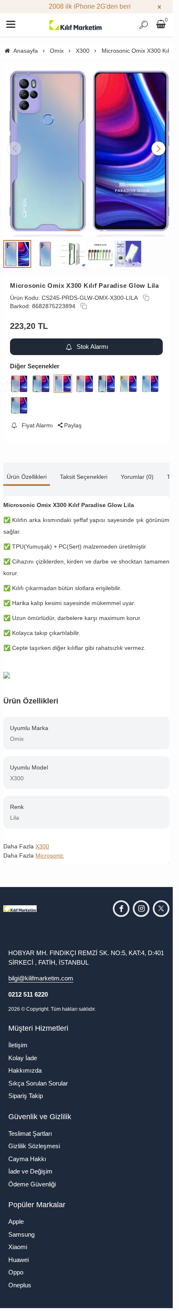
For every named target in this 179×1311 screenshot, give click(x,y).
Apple (16, 1215)
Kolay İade (22, 1051)
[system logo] (76, 25)
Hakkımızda (25, 1064)
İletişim (17, 1038)
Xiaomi (17, 1240)
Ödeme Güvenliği (32, 1177)
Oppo (15, 1265)
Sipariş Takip (25, 1089)
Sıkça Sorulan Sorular (38, 1077)
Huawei (18, 1253)
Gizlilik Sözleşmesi (34, 1139)
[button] (73, 224)
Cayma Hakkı (27, 1152)
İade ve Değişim (30, 1165)
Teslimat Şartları (30, 1127)
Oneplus (19, 1278)
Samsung (21, 1228)
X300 (42, 840)
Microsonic (49, 849)
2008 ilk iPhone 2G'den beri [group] (86, 6)
